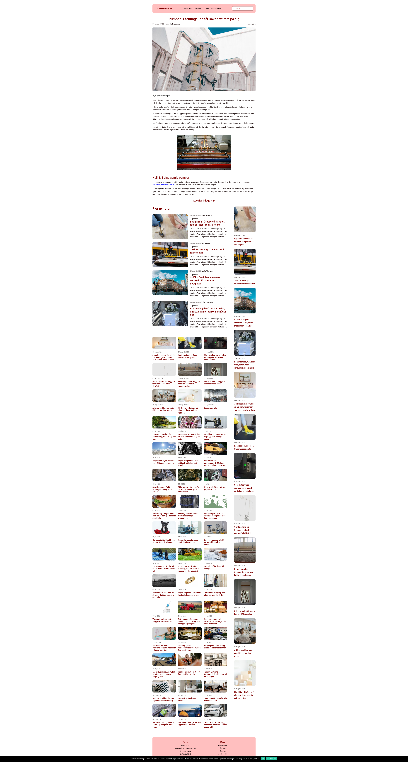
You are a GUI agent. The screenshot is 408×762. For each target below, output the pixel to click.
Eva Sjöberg (206, 243)
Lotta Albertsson (207, 271)
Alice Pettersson (207, 302)
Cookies (206, 8)
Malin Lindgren (207, 215)
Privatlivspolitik (271, 759)
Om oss (198, 8)
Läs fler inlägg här (204, 200)
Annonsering (188, 8)
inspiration (251, 24)
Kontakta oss (216, 8)
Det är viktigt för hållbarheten (163, 185)
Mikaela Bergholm (173, 24)
